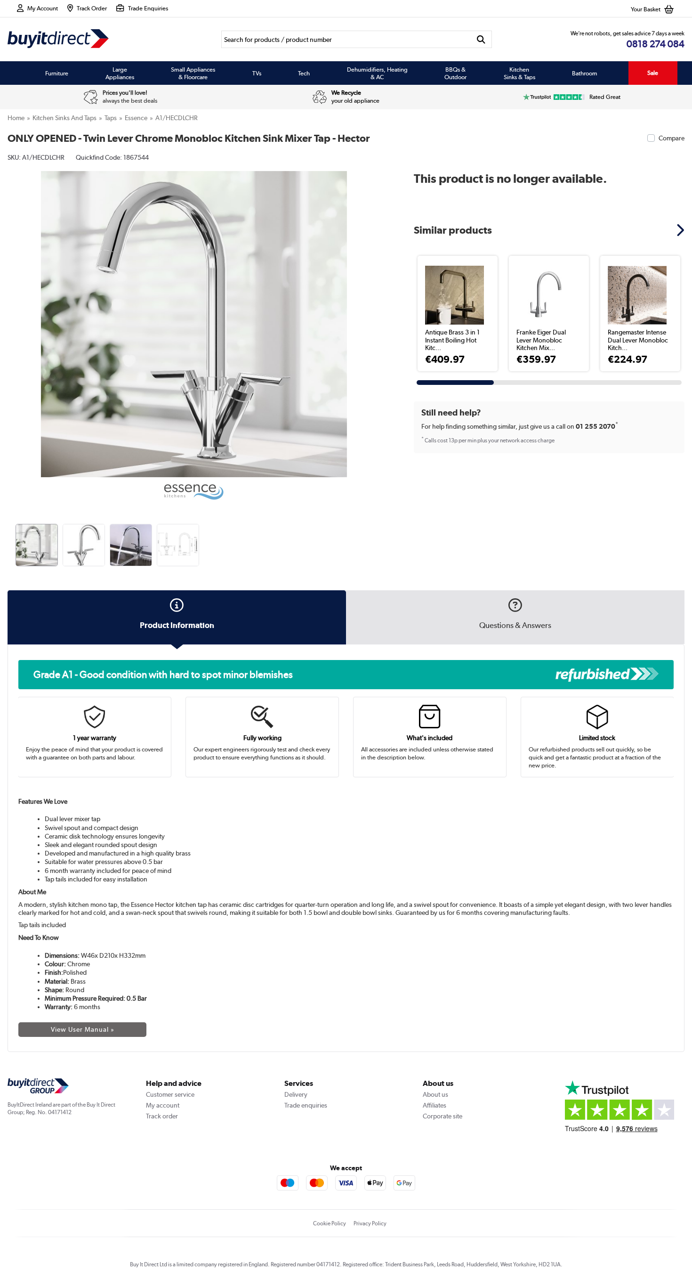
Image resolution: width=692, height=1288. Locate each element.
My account (162, 1105)
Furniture (56, 73)
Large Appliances (119, 73)
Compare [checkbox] (671, 138)
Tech (304, 73)
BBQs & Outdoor (455, 73)
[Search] (481, 39)
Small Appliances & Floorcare (193, 73)
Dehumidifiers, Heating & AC (377, 73)
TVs (256, 73)
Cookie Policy (329, 1223)
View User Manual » (82, 1029)
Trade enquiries (305, 1105)
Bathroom (584, 73)
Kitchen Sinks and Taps (64, 118)
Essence (136, 118)
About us (435, 1094)
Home (16, 118)
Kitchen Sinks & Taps (519, 73)
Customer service (170, 1094)
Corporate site (442, 1116)
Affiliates (434, 1105)
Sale (652, 72)
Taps (111, 118)
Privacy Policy (370, 1223)
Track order (162, 1116)
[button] (373, 313)
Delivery (295, 1094)
